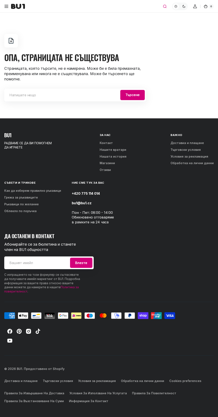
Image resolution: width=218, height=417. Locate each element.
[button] (6, 6)
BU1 (19, 369)
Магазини (107, 163)
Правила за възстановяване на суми (34, 401)
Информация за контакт (88, 401)
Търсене (132, 95)
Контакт (106, 143)
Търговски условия (186, 149)
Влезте (81, 263)
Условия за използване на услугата (98, 393)
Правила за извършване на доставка (34, 393)
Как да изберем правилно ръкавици (32, 190)
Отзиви (105, 170)
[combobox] (75, 95)
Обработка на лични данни (192, 163)
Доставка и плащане (187, 143)
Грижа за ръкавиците (21, 197)
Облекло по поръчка (20, 211)
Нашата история (113, 156)
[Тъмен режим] (180, 6)
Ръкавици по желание (21, 204)
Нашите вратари (113, 149)
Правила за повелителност (154, 393)
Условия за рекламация (189, 156)
